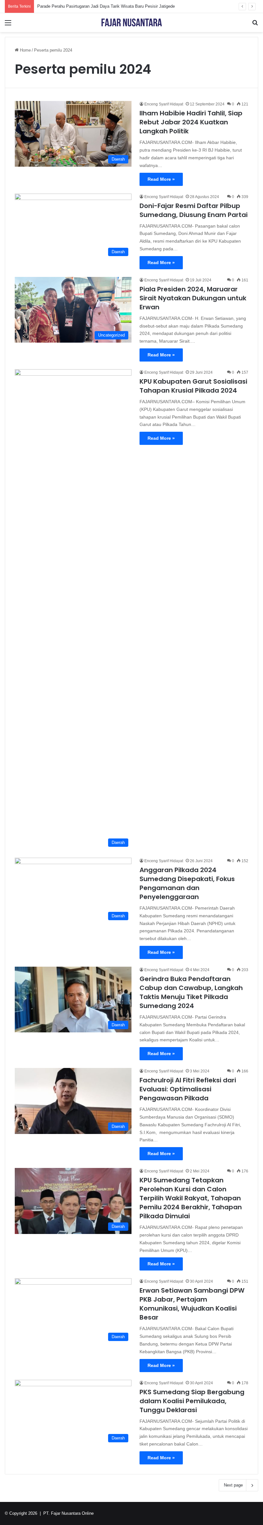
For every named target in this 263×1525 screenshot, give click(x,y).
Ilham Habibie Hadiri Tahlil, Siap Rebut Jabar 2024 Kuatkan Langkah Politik (191, 122)
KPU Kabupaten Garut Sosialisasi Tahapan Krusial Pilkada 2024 (193, 386)
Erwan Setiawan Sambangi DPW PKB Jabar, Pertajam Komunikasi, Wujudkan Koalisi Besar (192, 1304)
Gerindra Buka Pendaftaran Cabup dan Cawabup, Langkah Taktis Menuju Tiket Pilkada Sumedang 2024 (191, 992)
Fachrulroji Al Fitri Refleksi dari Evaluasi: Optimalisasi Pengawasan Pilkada (188, 1089)
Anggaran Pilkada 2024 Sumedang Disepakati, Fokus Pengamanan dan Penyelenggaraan (187, 883)
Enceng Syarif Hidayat (163, 104)
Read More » (161, 179)
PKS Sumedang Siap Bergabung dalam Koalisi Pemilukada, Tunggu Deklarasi (192, 1401)
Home (25, 50)
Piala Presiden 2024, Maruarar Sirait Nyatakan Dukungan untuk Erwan (193, 298)
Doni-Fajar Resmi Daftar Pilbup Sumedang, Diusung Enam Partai (194, 210)
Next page (233, 1485)
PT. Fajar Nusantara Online (68, 1513)
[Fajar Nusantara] (131, 23)
